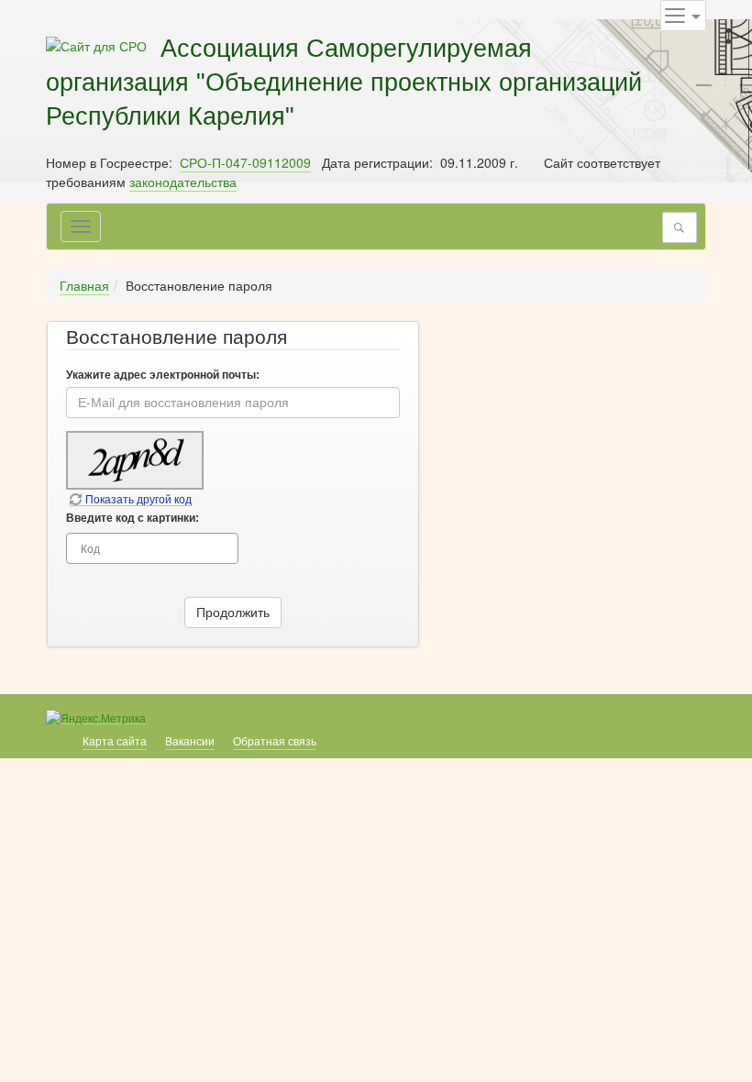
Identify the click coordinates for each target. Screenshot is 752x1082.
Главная (84, 285)
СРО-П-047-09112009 (245, 162)
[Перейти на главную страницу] (96, 44)
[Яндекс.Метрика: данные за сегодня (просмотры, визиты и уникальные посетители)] (96, 718)
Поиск (684, 227)
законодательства (183, 181)
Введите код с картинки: (132, 518)
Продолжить (233, 612)
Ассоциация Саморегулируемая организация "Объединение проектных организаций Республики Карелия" (344, 82)
